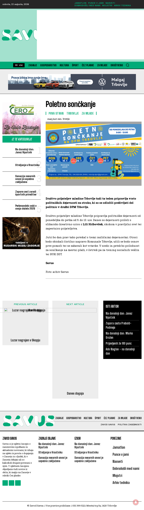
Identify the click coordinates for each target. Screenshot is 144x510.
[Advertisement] (90, 34)
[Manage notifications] (136, 502)
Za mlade (88, 113)
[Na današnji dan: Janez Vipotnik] (8, 150)
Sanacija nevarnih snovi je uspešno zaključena (25, 178)
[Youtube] (18, 483)
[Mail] (11, 483)
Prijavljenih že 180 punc (119, 343)
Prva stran (56, 113)
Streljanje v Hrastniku (27, 165)
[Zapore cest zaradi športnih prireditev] (8, 193)
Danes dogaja (75, 393)
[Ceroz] (21, 118)
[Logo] (19, 35)
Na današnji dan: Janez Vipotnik (24, 151)
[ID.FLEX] (72, 82)
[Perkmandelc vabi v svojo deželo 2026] (8, 206)
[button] (127, 65)
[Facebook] (5, 483)
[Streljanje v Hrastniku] (8, 164)
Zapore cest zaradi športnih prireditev (25, 193)
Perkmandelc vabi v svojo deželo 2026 (26, 207)
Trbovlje (73, 113)
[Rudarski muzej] (21, 233)
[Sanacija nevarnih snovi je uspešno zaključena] (8, 178)
